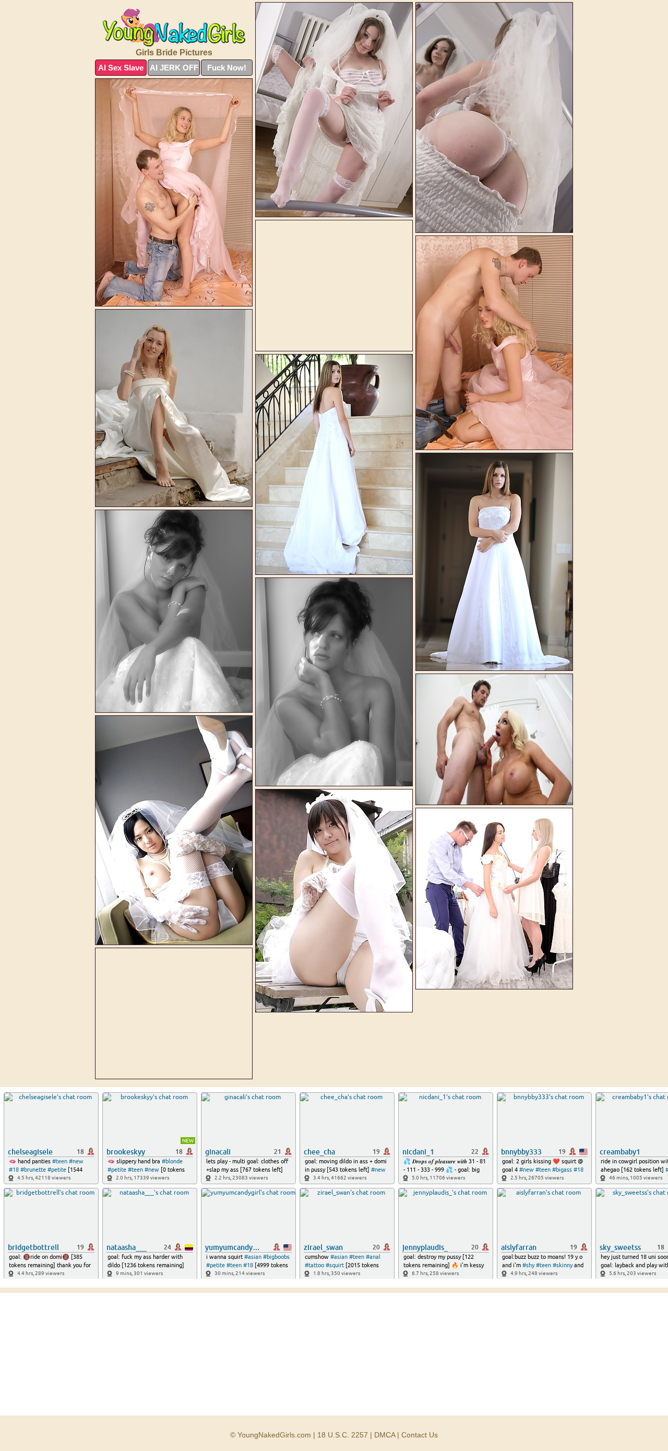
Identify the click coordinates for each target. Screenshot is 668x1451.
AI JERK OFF (174, 67)
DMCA (384, 1435)
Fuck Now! (226, 67)
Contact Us (419, 1435)
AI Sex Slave (121, 67)
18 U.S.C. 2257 (342, 1435)
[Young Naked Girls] (174, 27)
